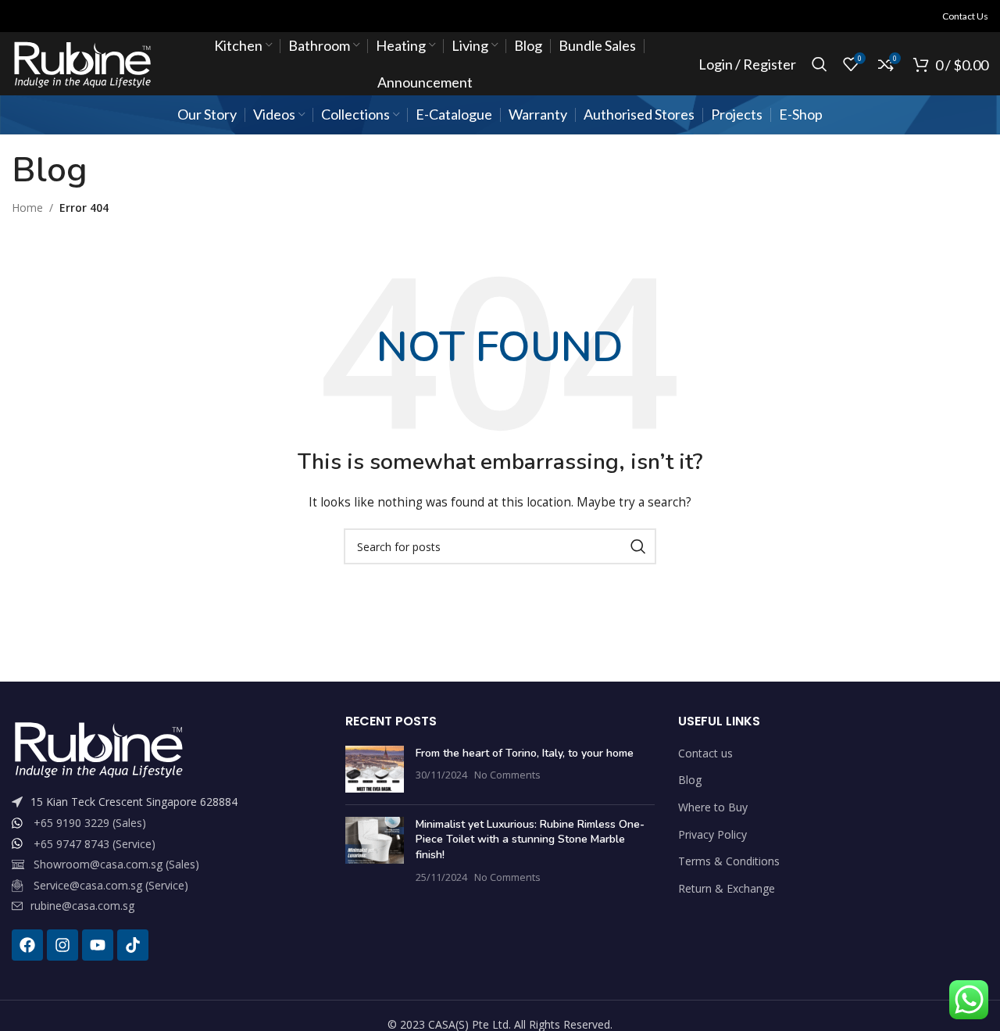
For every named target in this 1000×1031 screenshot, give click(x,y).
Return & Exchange (726, 888)
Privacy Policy (712, 834)
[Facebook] (27, 945)
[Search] (819, 64)
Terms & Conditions (729, 861)
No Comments (507, 775)
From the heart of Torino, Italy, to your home (525, 753)
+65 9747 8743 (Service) (94, 843)
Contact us (705, 753)
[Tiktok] (132, 945)
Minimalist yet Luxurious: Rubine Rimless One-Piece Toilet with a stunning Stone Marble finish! (530, 839)
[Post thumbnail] (374, 769)
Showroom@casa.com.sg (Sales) (116, 864)
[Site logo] (82, 62)
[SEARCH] (638, 546)
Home (27, 207)
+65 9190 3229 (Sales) (90, 822)
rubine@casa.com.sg (82, 905)
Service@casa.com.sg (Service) (111, 885)
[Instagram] (62, 945)
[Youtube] (97, 945)
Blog (690, 779)
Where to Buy (713, 807)
